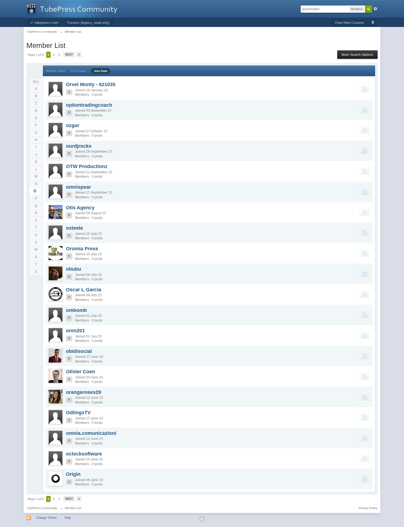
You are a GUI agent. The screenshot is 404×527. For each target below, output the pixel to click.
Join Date (100, 71)
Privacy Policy (368, 508)
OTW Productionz (86, 166)
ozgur (72, 125)
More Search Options (357, 55)
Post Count (78, 71)
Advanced (375, 9)
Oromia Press (82, 248)
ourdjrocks (79, 146)
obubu (73, 269)
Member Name (56, 71)
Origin (73, 474)
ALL (36, 81)
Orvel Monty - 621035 (90, 84)
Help (68, 517)
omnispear (78, 187)
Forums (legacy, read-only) (88, 23)
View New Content (349, 23)
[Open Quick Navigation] (373, 23)
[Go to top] (202, 519)
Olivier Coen (80, 371)
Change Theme (46, 517)
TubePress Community (41, 508)
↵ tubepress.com (44, 23)
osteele (74, 228)
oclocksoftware (84, 454)
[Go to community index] (74, 8)
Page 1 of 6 (36, 54)
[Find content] (364, 89)
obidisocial (79, 351)
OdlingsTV (78, 412)
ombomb (76, 310)
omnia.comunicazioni (91, 433)
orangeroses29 (83, 392)
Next (69, 54)
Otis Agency (80, 207)
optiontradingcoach (89, 105)
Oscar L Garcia (83, 289)
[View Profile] (55, 88)
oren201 (75, 330)
